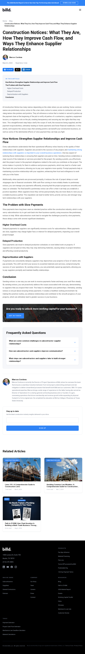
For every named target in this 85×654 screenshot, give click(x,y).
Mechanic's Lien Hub (64, 609)
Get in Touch (15, 316)
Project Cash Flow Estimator (11, 626)
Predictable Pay (63, 568)
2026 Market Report (64, 589)
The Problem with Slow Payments (17, 85)
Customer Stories (63, 613)
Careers (32, 589)
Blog (10, 21)
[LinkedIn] (4, 567)
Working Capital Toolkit (65, 597)
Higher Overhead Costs (15, 88)
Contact (32, 597)
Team (32, 585)
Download (69, 3)
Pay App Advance (63, 552)
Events (60, 593)
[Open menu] (80, 10)
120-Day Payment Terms (65, 572)
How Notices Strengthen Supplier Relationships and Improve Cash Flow (31, 82)
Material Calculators (9, 634)
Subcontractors (8, 581)
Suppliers (6, 585)
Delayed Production (14, 91)
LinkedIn (27, 69)
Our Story (33, 581)
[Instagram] (16, 567)
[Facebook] (12, 567)
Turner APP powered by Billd (67, 564)
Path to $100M (62, 585)
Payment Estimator (8, 622)
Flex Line (61, 560)
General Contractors (9, 589)
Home (5, 21)
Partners (5, 593)
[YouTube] (8, 567)
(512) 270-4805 (8, 562)
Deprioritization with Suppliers (17, 94)
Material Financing (64, 556)
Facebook (9, 69)
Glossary (61, 605)
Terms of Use (69, 645)
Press (32, 593)
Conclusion (9, 97)
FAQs (60, 601)
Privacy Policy (78, 645)
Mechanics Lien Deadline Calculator (14, 630)
